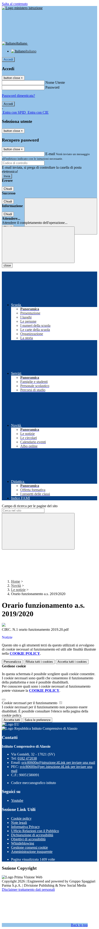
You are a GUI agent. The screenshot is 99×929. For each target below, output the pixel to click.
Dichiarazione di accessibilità (32, 835)
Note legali (19, 823)
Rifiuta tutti (39, 661)
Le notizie (18, 590)
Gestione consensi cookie (29, 847)
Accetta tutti (72, 661)
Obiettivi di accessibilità (28, 839)
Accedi (8, 59)
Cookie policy (21, 818)
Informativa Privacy (25, 827)
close (7, 265)
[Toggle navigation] (38, 244)
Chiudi (8, 189)
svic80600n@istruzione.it (58, 762)
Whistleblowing (22, 843)
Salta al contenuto (15, 4)
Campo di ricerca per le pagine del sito (30, 506)
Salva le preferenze (37, 720)
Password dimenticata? (18, 96)
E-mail (50, 154)
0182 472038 (27, 758)
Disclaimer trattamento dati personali (28, 889)
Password (52, 87)
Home (15, 581)
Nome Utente (55, 82)
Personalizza (12, 661)
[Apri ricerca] (60, 216)
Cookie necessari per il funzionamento (30, 703)
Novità (16, 585)
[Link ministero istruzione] (22, 8)
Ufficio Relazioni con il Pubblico (35, 831)
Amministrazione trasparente (31, 852)
